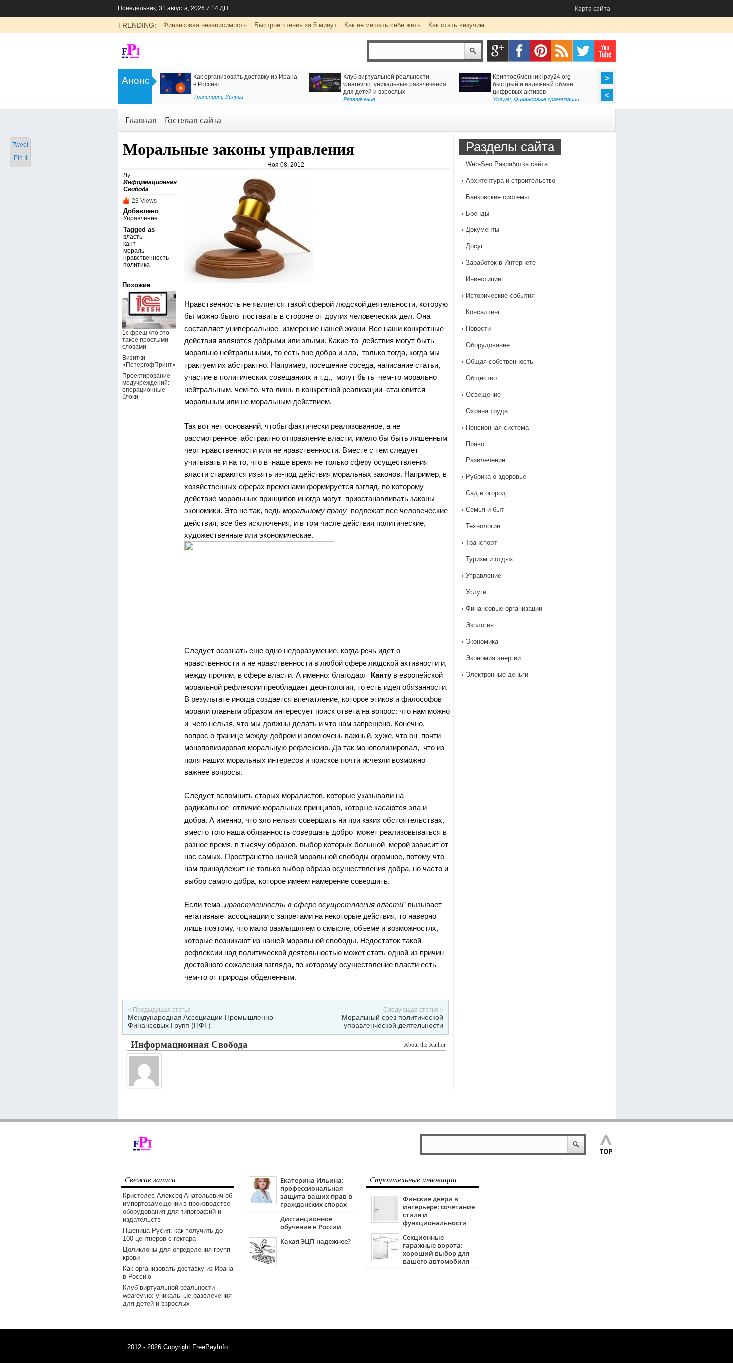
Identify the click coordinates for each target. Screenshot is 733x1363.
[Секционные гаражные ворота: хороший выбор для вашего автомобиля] (385, 1259)
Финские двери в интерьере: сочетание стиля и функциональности (439, 1210)
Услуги (476, 592)
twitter (583, 51)
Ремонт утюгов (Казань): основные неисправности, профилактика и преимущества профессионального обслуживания (237, 88)
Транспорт (481, 542)
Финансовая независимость (205, 25)
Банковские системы (497, 197)
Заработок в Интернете (501, 262)
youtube (605, 51)
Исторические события (500, 295)
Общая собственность (499, 361)
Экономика (482, 641)
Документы (482, 229)
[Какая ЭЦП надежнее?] (263, 1263)
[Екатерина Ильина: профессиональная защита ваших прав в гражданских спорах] (263, 1202)
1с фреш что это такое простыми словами (145, 339)
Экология (480, 625)
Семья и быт (485, 509)
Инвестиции (483, 279)
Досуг (474, 246)
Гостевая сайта (193, 120)
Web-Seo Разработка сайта (507, 164)
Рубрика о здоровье (518, 97)
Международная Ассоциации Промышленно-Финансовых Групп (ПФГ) (202, 1021)
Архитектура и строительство (510, 180)
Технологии (483, 526)
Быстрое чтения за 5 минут (295, 25)
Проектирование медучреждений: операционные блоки (146, 386)
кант (129, 243)
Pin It (20, 157)
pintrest (540, 51)
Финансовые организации (504, 608)
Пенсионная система (497, 427)
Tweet (20, 144)
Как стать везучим (456, 25)
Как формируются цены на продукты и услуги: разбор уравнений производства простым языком (395, 84)
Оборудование (488, 345)
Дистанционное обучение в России (310, 1222)
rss (562, 51)
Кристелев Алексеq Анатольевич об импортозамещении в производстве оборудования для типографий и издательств (177, 1207)
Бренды (477, 213)
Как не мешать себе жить (382, 25)
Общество (481, 378)
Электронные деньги (497, 674)
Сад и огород (486, 493)
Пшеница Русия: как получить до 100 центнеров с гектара (173, 1234)
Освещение (483, 394)
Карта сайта (592, 8)
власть (132, 236)
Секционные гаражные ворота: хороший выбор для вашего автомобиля (436, 1249)
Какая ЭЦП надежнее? (315, 1241)
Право (475, 444)
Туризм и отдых (489, 559)
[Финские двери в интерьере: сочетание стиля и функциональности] (385, 1220)
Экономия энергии (493, 658)
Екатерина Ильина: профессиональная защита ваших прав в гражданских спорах (316, 1192)
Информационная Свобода (189, 1044)
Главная (141, 120)
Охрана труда (487, 411)
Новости (478, 328)
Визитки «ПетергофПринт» (149, 361)
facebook (519, 51)
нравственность (146, 257)
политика (136, 264)
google (498, 51)
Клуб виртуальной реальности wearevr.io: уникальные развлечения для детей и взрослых (177, 1295)
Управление (140, 218)
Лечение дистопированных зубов (540, 76)
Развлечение (485, 460)
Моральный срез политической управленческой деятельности (392, 1021)
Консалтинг (358, 99)
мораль (133, 250)
